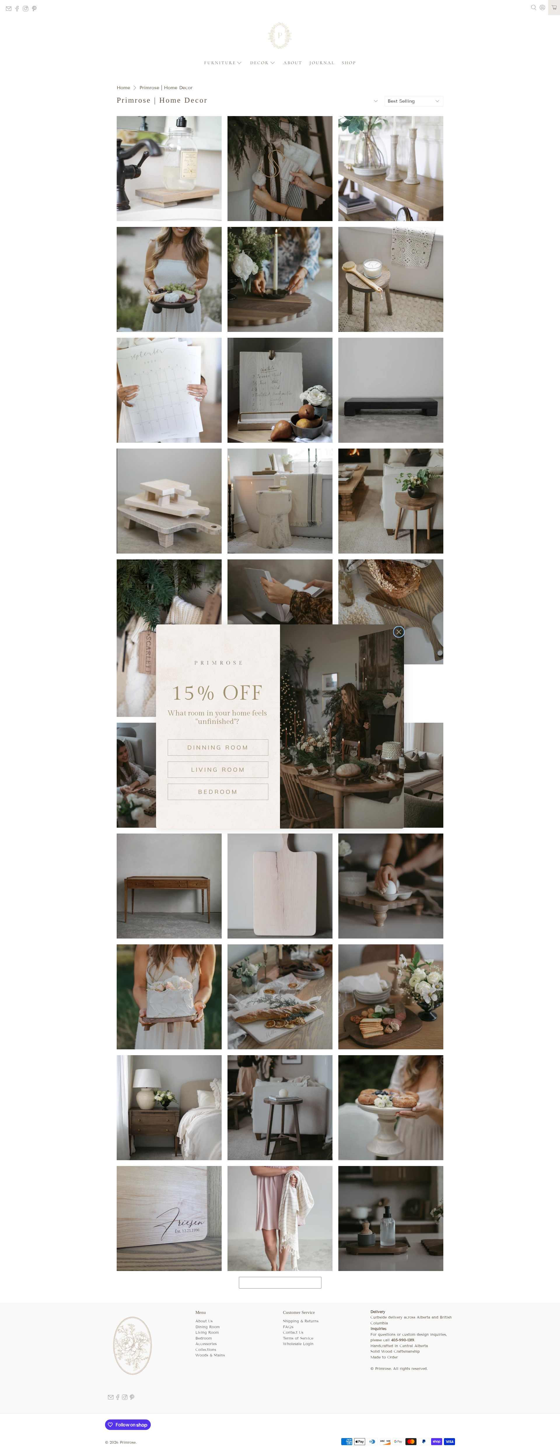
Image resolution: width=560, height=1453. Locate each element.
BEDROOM (218, 791)
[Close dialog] (399, 632)
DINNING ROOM (218, 747)
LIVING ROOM (218, 769)
